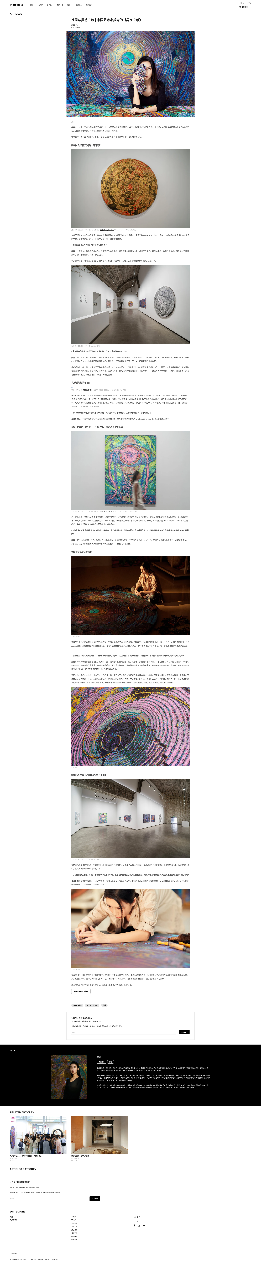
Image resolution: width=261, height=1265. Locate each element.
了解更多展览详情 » (81, 991)
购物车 (241, 3)
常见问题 (33, 1259)
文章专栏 (60, 5)
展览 (11, 1217)
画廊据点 (79, 5)
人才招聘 (136, 1217)
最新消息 (74, 1233)
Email (73, 1032)
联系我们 (89, 5)
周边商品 (74, 1223)
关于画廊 (74, 1230)
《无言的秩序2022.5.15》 (83, 390)
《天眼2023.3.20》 (106, 511)
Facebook (134, 1225)
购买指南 (40, 1259)
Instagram (139, 1225)
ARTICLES (16, 13)
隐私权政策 (55, 1259)
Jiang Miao (77, 1005)
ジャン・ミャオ (92, 1005)
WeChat (144, 1225)
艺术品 (73, 1220)
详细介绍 (101, 1062)
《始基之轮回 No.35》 (107, 230)
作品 (110, 1062)
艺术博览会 (13, 1220)
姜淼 (104, 1005)
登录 (249, 3)
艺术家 (40, 5)
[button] (244, 7)
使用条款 (47, 1259)
